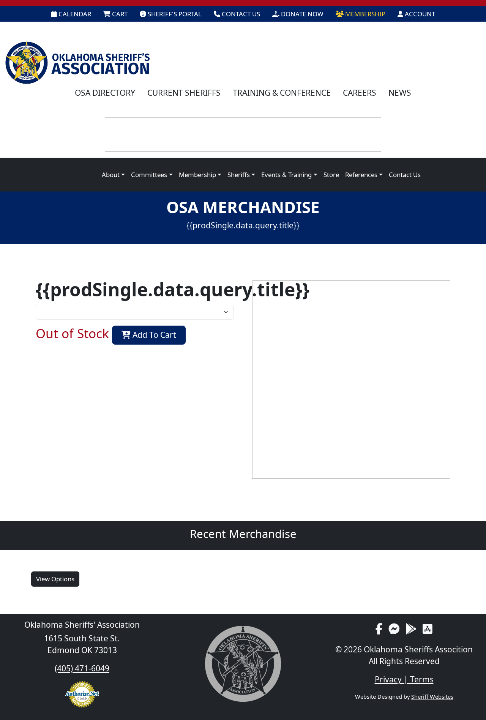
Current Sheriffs (184, 92)
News (399, 92)
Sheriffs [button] (238, 174)
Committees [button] (149, 174)
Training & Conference (282, 92)
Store (331, 174)
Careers (359, 92)
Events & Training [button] (286, 174)
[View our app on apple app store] (427, 628)
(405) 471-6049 (82, 668)
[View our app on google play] (411, 628)
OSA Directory (105, 92)
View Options (55, 578)
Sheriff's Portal (174, 13)
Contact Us (240, 13)
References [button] (361, 174)
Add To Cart (153, 334)
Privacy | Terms (404, 679)
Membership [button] (197, 174)
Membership (364, 13)
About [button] (111, 174)
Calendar (74, 13)
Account (419, 13)
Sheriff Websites (432, 696)
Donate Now (301, 13)
